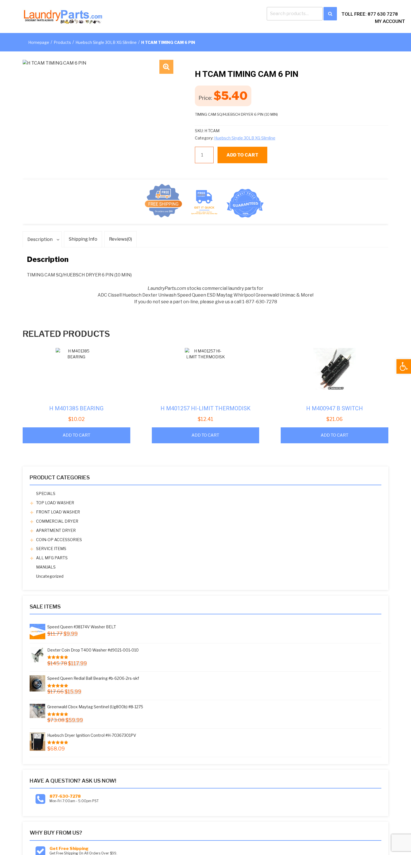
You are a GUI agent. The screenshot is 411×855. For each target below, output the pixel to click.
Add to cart (242, 155)
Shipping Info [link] (83, 239)
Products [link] (62, 42)
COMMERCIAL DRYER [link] (57, 521)
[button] (166, 67)
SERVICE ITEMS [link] (51, 548)
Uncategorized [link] (49, 576)
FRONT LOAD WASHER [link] (58, 512)
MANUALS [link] (46, 567)
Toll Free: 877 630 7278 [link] (369, 14)
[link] (403, 366)
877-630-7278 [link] (65, 796)
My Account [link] (390, 21)
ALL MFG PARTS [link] (52, 557)
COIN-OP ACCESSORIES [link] (59, 539)
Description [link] (40, 239)
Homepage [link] (38, 42)
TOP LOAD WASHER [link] (55, 502)
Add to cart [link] (76, 435)
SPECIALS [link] (45, 493)
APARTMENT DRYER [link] (56, 530)
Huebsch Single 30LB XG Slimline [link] (106, 42)
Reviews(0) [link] (120, 239)
